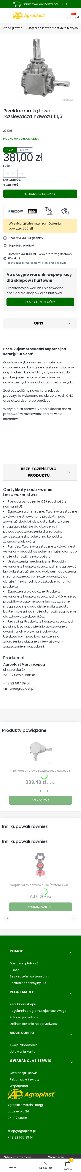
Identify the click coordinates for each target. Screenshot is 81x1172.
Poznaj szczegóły (40, 302)
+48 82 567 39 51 (16, 683)
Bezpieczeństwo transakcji (29, 976)
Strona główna (12, 28)
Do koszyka (40, 800)
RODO (14, 970)
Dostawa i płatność (24, 963)
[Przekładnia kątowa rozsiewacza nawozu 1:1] (40, 752)
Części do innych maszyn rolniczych (53, 28)
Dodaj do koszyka (40, 194)
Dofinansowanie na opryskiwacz (34, 1024)
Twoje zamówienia (24, 1045)
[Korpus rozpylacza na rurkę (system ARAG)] (40, 866)
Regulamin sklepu (23, 1004)
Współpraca (19, 1086)
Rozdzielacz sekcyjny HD (28, 983)
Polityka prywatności (25, 1017)
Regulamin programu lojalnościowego (38, 1011)
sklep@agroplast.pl (22, 1131)
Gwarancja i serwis (23, 1073)
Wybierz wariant (40, 907)
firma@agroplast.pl (18, 688)
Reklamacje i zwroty (25, 1079)
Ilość (6, 166)
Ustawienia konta (22, 1051)
